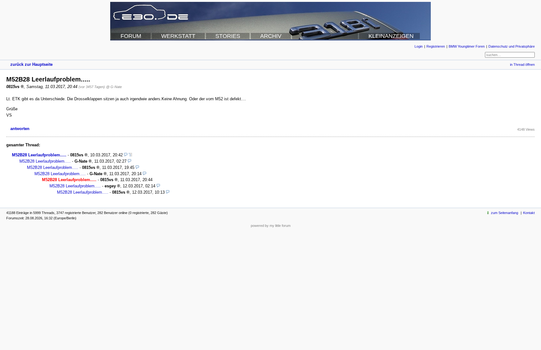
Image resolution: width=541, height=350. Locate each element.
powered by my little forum (271, 225)
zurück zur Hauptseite (31, 64)
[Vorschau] (125, 155)
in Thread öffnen (522, 64)
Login (419, 46)
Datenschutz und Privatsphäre (511, 46)
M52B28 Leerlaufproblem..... (39, 155)
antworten (19, 128)
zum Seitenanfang (504, 213)
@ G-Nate (114, 87)
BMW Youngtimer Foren (467, 46)
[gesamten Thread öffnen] (130, 155)
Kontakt (529, 213)
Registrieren (435, 46)
